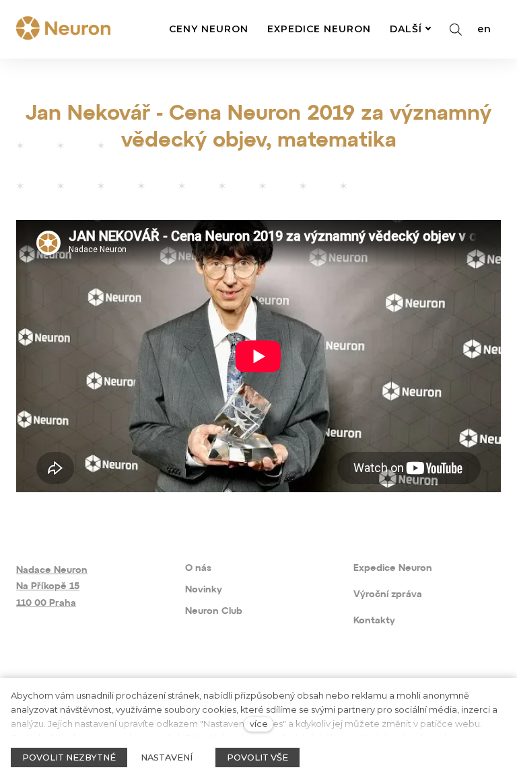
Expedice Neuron (392, 568)
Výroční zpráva (387, 594)
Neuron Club (213, 611)
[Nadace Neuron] (63, 29)
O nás (198, 568)
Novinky (203, 590)
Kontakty (374, 621)
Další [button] (406, 29)
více (259, 724)
